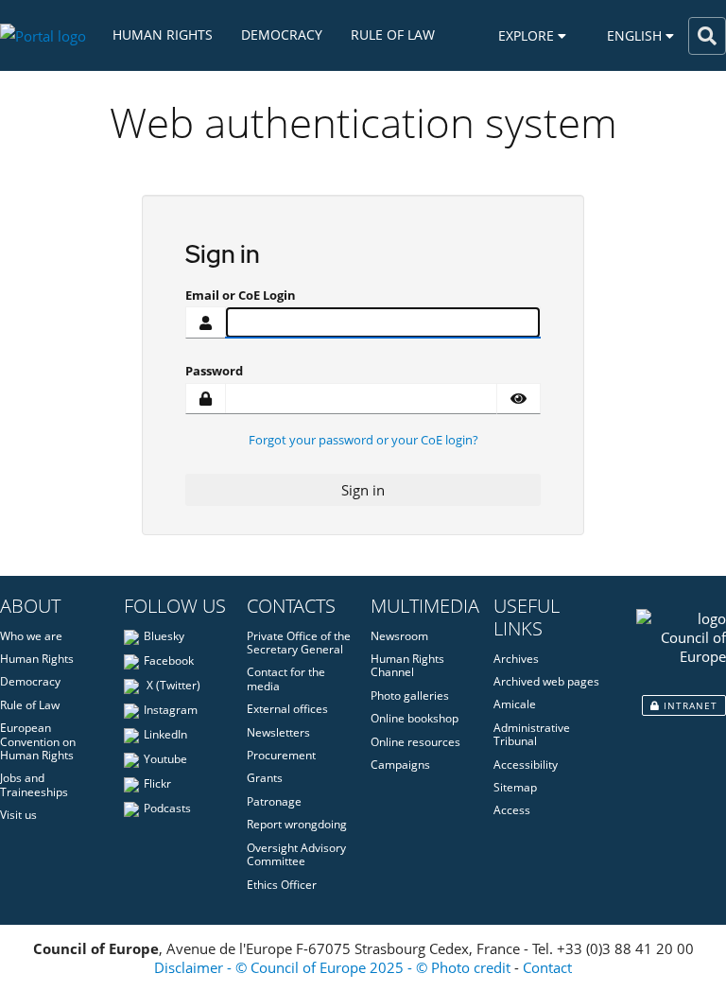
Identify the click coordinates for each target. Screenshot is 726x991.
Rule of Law (393, 34)
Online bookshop (414, 718)
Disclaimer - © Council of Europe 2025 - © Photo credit (332, 967)
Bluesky (164, 636)
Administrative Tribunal (531, 734)
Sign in (363, 489)
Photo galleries (410, 695)
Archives (516, 659)
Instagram (171, 710)
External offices (287, 709)
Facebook (169, 660)
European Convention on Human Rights (38, 741)
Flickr (157, 783)
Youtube (165, 759)
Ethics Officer (282, 885)
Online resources (415, 742)
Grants (265, 778)
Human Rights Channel (407, 665)
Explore (528, 35)
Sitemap (515, 787)
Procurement (281, 755)
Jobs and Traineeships (34, 784)
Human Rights (162, 34)
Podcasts (167, 808)
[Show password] (518, 399)
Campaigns (400, 764)
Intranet (688, 705)
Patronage (274, 801)
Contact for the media (286, 678)
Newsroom (399, 636)
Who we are (31, 636)
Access (511, 810)
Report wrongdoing (297, 824)
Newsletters (278, 732)
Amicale (514, 704)
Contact (547, 967)
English (636, 35)
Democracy (281, 34)
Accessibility (525, 764)
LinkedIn (165, 734)
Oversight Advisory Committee (296, 854)
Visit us (18, 815)
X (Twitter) (172, 685)
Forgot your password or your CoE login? (363, 439)
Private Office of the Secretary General (299, 642)
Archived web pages (546, 681)
